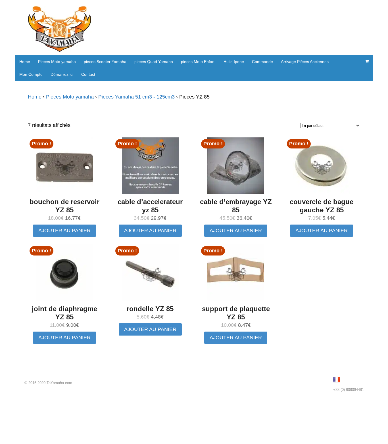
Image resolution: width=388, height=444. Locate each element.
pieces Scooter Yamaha (105, 61)
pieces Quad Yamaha (153, 61)
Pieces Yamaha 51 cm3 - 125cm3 (136, 97)
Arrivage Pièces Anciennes (305, 61)
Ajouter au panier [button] (64, 230)
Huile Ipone (234, 61)
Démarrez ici (62, 74)
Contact (88, 74)
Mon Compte (31, 74)
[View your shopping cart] (367, 61)
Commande (262, 61)
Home (24, 61)
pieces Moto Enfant (198, 61)
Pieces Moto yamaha (57, 61)
